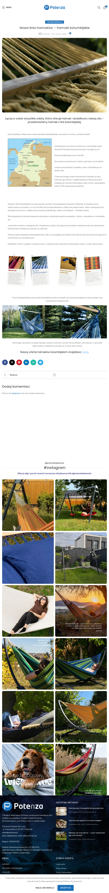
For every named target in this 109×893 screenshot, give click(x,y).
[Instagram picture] (28, 505)
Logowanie (60, 864)
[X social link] (12, 362)
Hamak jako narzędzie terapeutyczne (86, 808)
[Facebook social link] (5, 362)
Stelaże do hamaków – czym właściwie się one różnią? (87, 834)
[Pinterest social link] (19, 362)
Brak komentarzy (89, 812)
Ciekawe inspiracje (55, 22)
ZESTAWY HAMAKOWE (12, 868)
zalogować (16, 393)
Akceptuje (65, 888)
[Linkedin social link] (26, 362)
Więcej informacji (45, 888)
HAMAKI (5, 864)
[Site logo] (54, 7)
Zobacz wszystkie (54, 375)
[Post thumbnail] (61, 811)
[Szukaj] (99, 7)
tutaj (85, 352)
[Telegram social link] (40, 362)
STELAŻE (6, 872)
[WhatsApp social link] (33, 362)
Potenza (46, 34)
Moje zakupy (61, 868)
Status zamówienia (63, 872)
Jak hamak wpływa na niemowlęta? (85, 820)
